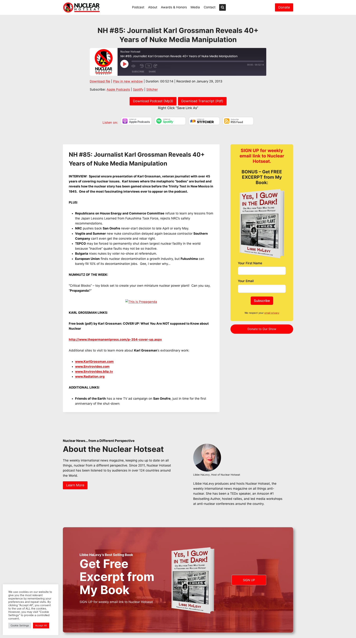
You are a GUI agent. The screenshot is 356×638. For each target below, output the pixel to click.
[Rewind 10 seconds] (142, 66)
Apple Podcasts (118, 89)
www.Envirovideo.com (92, 366)
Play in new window (128, 81)
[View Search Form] (222, 7)
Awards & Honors (174, 7)
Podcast (138, 7)
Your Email (246, 281)
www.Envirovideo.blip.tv (94, 371)
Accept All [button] (41, 625)
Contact (209, 7)
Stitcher (152, 89)
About (152, 7)
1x (148, 65)
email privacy (271, 312)
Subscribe (138, 71)
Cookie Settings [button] (20, 625)
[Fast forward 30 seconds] (157, 66)
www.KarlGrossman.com (94, 361)
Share (152, 71)
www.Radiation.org (90, 376)
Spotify (138, 89)
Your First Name (250, 263)
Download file (100, 81)
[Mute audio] (134, 66)
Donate (284, 7)
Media (195, 7)
